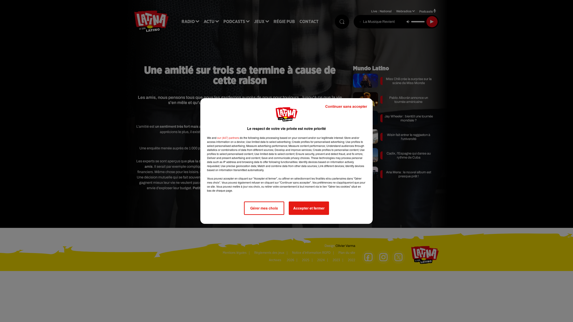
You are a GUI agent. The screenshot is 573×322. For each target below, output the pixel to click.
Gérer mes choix (264, 208)
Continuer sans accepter (346, 106)
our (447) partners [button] (228, 138)
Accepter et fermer (309, 208)
